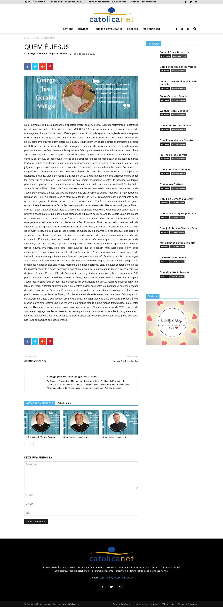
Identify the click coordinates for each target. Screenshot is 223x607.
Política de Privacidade (188, 604)
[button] (195, 29)
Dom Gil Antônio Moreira (175, 272)
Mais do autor (64, 403)
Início (26, 38)
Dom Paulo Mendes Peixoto (176, 140)
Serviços (83, 28)
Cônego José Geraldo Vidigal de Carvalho (47, 53)
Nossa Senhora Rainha (125, 361)
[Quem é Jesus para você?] (81, 422)
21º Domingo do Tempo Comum (39, 437)
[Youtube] (196, 2)
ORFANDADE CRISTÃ (35, 361)
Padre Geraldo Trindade (174, 257)
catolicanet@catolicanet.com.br (116, 577)
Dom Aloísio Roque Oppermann (178, 213)
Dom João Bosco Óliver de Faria (179, 228)
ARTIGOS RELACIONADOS (39, 403)
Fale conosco (119, 1)
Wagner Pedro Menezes (174, 110)
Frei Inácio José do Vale (173, 154)
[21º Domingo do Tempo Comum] (42, 422)
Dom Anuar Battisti (171, 184)
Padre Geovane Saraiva (173, 96)
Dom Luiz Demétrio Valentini (177, 198)
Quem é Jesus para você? (75, 437)
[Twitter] (190, 2)
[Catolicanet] (111, 14)
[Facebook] (185, 2)
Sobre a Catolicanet (98, 1)
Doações (134, 1)
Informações (149, 1)
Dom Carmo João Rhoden (175, 169)
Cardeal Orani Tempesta (174, 52)
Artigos (68, 28)
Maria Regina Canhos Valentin (177, 242)
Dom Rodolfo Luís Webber (175, 125)
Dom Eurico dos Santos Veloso (178, 66)
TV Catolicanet (168, 604)
